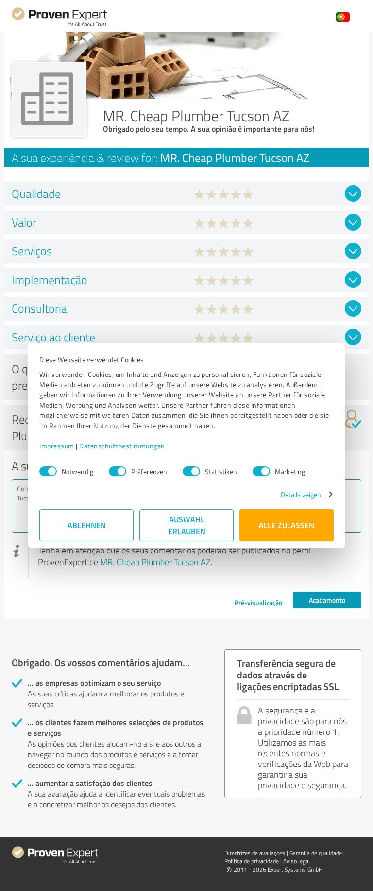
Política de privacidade (251, 861)
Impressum (56, 445)
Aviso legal (296, 861)
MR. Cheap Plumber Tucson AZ (155, 562)
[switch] (117, 471)
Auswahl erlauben (186, 525)
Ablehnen (87, 525)
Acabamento (327, 600)
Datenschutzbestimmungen (122, 445)
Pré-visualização (258, 602)
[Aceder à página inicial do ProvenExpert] (59, 25)
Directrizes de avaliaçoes (254, 853)
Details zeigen (301, 494)
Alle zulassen (286, 525)
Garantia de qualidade (315, 853)
